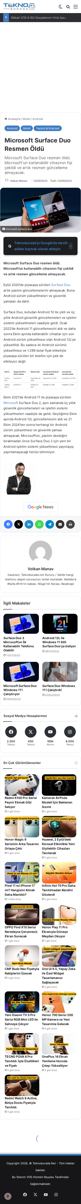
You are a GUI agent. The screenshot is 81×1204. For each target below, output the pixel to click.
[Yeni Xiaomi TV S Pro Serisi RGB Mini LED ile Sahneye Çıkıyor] (22, 1002)
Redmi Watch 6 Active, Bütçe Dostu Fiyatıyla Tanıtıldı (21, 1102)
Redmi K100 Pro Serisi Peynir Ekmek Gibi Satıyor (21, 802)
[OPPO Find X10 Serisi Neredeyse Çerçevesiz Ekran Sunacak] (22, 914)
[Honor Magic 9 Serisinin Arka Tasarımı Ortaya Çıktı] (22, 826)
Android (37, 119)
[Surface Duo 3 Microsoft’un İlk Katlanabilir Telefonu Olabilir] (21, 624)
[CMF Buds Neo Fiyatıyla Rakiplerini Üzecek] (22, 956)
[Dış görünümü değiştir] (60, 8)
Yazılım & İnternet (47, 128)
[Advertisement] (40, 69)
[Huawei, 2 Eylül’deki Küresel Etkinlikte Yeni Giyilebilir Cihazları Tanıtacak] (59, 826)
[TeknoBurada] (19, 6)
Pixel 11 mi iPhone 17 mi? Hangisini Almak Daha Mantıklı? (20, 890)
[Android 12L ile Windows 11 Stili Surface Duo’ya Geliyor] (60, 624)
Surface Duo (60, 285)
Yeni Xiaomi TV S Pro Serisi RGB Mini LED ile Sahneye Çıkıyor (21, 1019)
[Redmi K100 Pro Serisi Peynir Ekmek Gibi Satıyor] (22, 785)
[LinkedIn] (29, 524)
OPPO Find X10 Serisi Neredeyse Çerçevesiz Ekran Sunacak (21, 931)
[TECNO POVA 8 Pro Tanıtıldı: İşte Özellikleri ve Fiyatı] (22, 1043)
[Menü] (75, 8)
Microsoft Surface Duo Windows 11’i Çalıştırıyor (20, 690)
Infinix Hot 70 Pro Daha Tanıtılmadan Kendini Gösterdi (58, 890)
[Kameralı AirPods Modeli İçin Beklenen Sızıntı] (59, 785)
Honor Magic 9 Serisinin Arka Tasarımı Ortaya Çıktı (22, 844)
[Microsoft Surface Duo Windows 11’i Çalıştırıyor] (21, 672)
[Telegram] (49, 524)
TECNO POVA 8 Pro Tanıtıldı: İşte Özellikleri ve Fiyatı (22, 1061)
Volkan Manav (18, 180)
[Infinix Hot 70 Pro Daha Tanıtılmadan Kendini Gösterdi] (59, 872)
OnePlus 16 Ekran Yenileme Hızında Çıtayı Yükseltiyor (55, 1061)
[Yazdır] (70, 524)
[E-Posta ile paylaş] (60, 524)
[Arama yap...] (68, 8)
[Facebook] (8, 524)
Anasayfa (13, 119)
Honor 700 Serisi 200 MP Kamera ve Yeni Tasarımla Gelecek (57, 1019)
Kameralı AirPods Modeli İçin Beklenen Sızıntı (57, 802)
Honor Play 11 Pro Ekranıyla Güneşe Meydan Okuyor (55, 931)
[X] (18, 524)
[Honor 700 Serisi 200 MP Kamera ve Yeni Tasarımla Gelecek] (59, 1002)
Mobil (26, 119)
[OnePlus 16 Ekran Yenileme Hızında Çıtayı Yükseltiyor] (59, 1043)
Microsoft (10, 403)
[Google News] (40, 507)
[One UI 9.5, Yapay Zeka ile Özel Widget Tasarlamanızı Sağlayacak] (59, 956)
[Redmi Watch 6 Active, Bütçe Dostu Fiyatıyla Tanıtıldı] (22, 1085)
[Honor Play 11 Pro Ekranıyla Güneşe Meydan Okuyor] (59, 914)
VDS (29, 1177)
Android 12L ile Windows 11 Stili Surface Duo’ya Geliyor (59, 642)
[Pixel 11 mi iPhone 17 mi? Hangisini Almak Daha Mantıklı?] (22, 872)
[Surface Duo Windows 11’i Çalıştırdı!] (60, 672)
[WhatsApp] (39, 524)
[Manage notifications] (7, 1196)
